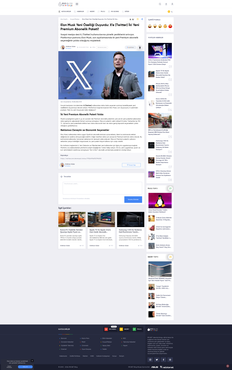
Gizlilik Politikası (75, 356)
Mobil (83, 342)
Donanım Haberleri (67, 342)
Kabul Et (25, 366)
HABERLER (80, 11)
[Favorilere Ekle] (138, 19)
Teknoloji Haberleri (129, 342)
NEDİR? (92, 11)
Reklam (85, 356)
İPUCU (103, 11)
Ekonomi (64, 338)
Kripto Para (85, 338)
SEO (124, 338)
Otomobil (85, 345)
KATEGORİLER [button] (66, 11)
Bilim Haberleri (107, 338)
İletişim (121, 356)
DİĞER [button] (127, 11)
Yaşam (125, 345)
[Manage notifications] (227, 366)
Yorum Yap (132, 165)
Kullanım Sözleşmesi (103, 356)
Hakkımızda (63, 356)
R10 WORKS (115, 11)
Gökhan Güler (65, 245)
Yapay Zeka (106, 345)
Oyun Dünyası (86, 349)
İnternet (64, 349)
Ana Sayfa (64, 19)
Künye (114, 356)
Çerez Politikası (9, 367)
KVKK (92, 356)
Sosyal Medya (74, 19)
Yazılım (104, 349)
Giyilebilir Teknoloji (67, 345)
